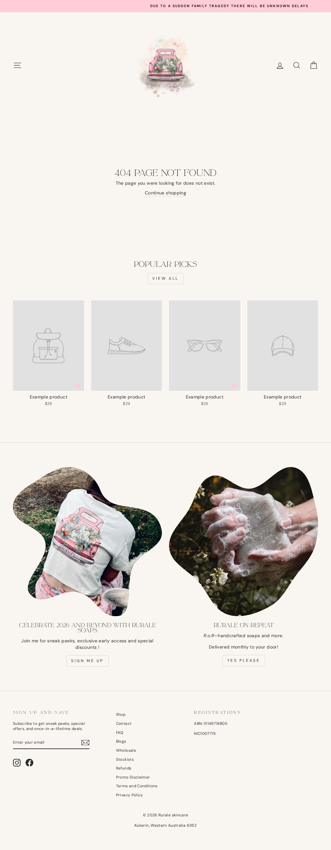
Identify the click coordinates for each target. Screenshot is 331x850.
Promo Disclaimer (133, 777)
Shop (120, 714)
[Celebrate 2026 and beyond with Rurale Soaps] (87, 541)
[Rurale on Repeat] (243, 541)
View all (165, 278)
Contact (124, 723)
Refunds (123, 768)
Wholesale (126, 750)
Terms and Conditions (137, 786)
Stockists (125, 759)
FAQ (119, 732)
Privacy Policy (129, 795)
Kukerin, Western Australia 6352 (165, 825)
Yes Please (243, 660)
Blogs (121, 741)
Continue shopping (165, 193)
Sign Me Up (87, 660)
